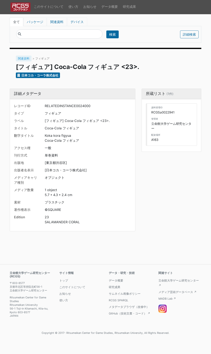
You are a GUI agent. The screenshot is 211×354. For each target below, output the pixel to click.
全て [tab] (16, 22)
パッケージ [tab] (35, 22)
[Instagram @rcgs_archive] (162, 309)
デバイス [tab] (77, 22)
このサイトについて (48, 7)
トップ (63, 280)
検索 (112, 34)
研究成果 (129, 7)
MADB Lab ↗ (167, 298)
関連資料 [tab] (56, 22)
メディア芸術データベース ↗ (177, 292)
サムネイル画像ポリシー (125, 293)
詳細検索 (189, 34)
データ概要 (109, 7)
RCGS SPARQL (118, 300)
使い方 (73, 7)
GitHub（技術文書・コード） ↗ (129, 313)
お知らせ (89, 7)
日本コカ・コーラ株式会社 (40, 75)
